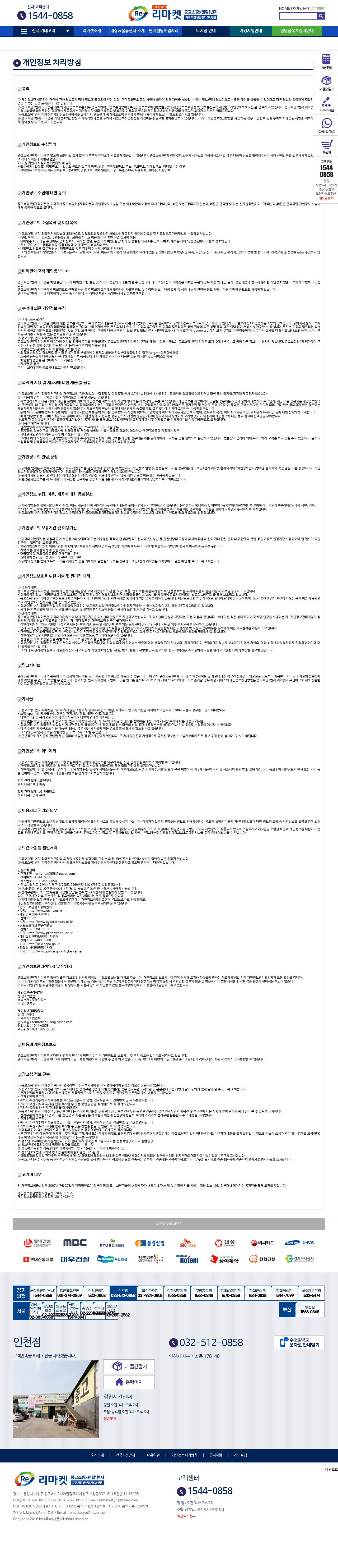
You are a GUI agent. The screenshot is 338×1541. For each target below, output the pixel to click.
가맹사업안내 (251, 31)
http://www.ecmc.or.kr (45, 911)
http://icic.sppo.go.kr (44, 944)
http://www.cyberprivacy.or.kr (51, 922)
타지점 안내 (206, 31)
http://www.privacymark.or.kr (51, 933)
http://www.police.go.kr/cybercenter (56, 951)
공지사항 (215, 1455)
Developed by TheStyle (215, 1516)
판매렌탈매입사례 (164, 31)
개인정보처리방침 (184, 1455)
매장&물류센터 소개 (127, 31)
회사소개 (97, 1455)
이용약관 (153, 1455)
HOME (284, 9)
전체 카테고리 (43, 31)
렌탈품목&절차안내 (297, 31)
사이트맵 (240, 1455)
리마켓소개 (92, 31)
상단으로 (331, 1470)
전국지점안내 (125, 1455)
